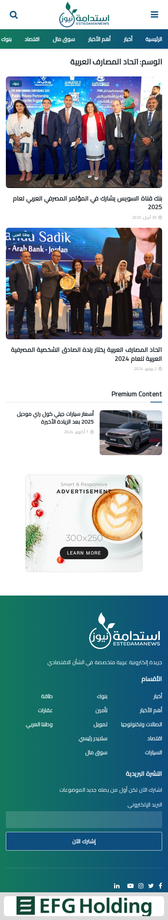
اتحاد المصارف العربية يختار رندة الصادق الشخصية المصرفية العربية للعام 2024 (87, 354)
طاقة (47, 696)
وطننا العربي (21, 235)
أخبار (128, 39)
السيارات (153, 752)
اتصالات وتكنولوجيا (142, 724)
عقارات (45, 710)
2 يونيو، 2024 (146, 368)
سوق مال (64, 39)
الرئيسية (153, 39)
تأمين (101, 710)
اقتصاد (32, 39)
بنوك (6, 39)
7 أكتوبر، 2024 (76, 432)
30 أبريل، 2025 (145, 217)
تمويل (100, 724)
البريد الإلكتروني (144, 804)
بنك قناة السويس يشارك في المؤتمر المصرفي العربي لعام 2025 (87, 202)
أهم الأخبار (99, 39)
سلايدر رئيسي (93, 738)
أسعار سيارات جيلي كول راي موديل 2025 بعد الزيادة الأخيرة (55, 418)
